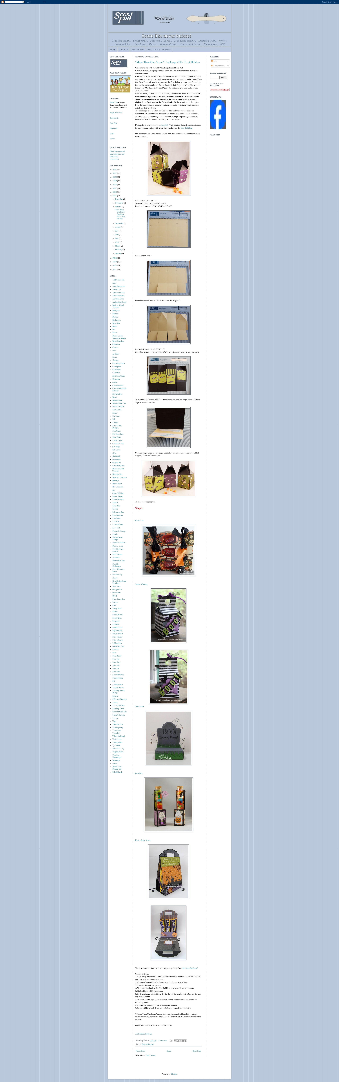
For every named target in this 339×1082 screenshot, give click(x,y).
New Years (116, 586)
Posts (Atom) (150, 1055)
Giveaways (116, 459)
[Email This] (175, 1040)
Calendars (116, 344)
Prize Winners (117, 640)
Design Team (117, 400)
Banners (115, 314)
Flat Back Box (117, 434)
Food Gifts (116, 437)
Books (114, 326)
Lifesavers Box (118, 512)
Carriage (115, 360)
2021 (115, 173)
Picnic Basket (117, 615)
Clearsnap (116, 379)
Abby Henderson (118, 286)
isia (113, 490)
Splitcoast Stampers (119, 699)
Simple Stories (117, 687)
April (117, 242)
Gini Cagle (116, 456)
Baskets (115, 317)
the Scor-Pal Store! (190, 968)
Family (115, 422)
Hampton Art (117, 474)
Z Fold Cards (117, 772)
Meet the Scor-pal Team (159, 49)
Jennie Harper (117, 496)
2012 (115, 266)
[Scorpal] (218, 129)
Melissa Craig (117, 546)
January (118, 253)
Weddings (116, 760)
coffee (114, 382)
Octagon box (117, 590)
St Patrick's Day (118, 705)
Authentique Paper (119, 302)
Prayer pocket (117, 634)
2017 (115, 188)
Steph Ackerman (148, 1044)
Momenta (115, 558)
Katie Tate (139, 520)
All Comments (218, 66)
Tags (114, 721)
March (118, 246)
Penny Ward (117, 609)
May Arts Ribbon (118, 543)
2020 (115, 177)
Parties (114, 602)
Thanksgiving (117, 728)
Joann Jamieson (118, 499)
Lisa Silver (116, 518)
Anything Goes (118, 299)
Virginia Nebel (117, 752)
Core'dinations (117, 385)
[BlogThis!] (178, 1040)
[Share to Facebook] (183, 1040)
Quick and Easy (118, 646)
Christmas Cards (118, 376)
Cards (114, 357)
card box (115, 354)
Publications (117, 643)
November (119, 203)
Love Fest (116, 528)
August (118, 227)
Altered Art (116, 289)
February (118, 250)
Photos (114, 612)
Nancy (112, 139)
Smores (115, 696)
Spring (114, 702)
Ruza (114, 653)
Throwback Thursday (116, 732)
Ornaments (116, 593)
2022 (115, 169)
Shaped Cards (117, 684)
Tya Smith (116, 746)
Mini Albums (117, 554)
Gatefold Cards (118, 444)
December (119, 199)
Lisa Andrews (117, 515)
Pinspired (115, 621)
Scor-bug (115, 659)
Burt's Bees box (118, 341)
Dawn (112, 134)
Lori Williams (117, 525)
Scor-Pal (164, 125)
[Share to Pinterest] (185, 1040)
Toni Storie (139, 706)
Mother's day (117, 575)
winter (114, 764)
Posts (215, 61)
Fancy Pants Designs (116, 427)
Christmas (116, 373)
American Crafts (118, 293)
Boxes (114, 333)
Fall (113, 419)
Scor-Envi (116, 662)
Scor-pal (115, 668)
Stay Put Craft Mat (119, 712)
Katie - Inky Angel (143, 840)
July (117, 231)
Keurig (115, 509)
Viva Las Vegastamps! (117, 756)
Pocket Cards (117, 628)
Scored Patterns (118, 675)
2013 (115, 262)
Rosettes (115, 650)
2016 (115, 192)
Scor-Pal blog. (186, 128)
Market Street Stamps (117, 538)
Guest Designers (118, 466)
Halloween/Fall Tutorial (118, 470)
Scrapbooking (117, 678)
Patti (114, 605)
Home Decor (117, 484)
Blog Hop (116, 323)
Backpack (116, 311)
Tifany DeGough (118, 736)
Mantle (115, 534)
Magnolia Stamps (118, 531)
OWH (114, 596)
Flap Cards (116, 431)
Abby (114, 283)
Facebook (116, 416)
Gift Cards (116, 450)
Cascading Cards (118, 363)
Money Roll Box (118, 561)
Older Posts (197, 1051)
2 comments (162, 1041)
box (113, 330)
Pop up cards (117, 631)
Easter (114, 413)
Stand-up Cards (118, 709)
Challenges (116, 370)
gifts (114, 453)
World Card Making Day (117, 768)
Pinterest (115, 624)
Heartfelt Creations (119, 477)
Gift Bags (116, 447)
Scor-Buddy (116, 656)
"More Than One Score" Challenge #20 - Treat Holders (167, 62)
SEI (113, 681)
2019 (115, 181)
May (117, 238)
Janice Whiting (141, 584)
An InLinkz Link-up (143, 1034)
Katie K (115, 503)
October (118, 207)
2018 (115, 185)
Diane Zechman (118, 407)
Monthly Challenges (116, 565)
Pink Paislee (117, 618)
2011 (115, 269)
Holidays (115, 480)
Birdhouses (116, 320)
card (114, 351)
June (117, 235)
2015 (115, 196)
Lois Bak (139, 773)
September (119, 223)
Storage (115, 718)
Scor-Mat (115, 665)
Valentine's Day (118, 749)
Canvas (115, 348)
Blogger (174, 1074)
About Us (123, 49)
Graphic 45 (116, 462)
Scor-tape (116, 672)
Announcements (118, 296)
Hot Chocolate (117, 487)
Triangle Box (117, 742)
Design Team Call (119, 403)
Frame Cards (117, 440)
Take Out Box (117, 724)
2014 (115, 258)
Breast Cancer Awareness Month (119, 337)
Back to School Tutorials (118, 306)
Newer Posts (140, 1051)
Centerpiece (116, 367)
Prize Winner (117, 637)
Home (112, 49)
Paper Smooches (118, 599)
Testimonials (138, 49)
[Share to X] (180, 1040)
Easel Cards (116, 410)
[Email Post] (170, 1041)
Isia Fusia (113, 128)
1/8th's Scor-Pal (118, 280)
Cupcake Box (117, 394)
